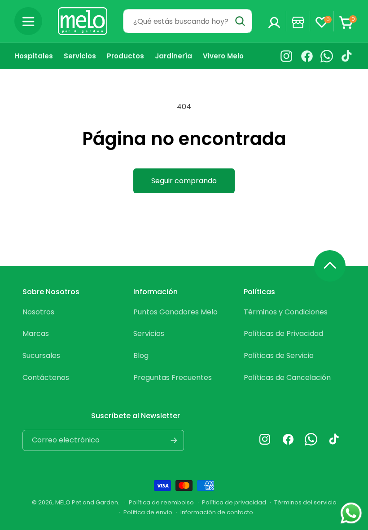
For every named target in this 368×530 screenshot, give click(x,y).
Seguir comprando (184, 181)
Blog (141, 355)
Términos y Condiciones (286, 312)
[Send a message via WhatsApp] (351, 513)
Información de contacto (216, 512)
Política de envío (147, 512)
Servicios (148, 333)
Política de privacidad (234, 502)
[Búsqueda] (240, 21)
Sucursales (41, 355)
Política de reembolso (161, 502)
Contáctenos (45, 377)
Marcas (35, 333)
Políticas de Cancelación (287, 377)
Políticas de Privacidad (283, 333)
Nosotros (38, 312)
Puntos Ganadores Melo (175, 312)
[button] (28, 21)
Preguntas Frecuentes (172, 377)
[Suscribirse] (174, 440)
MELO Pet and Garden (86, 502)
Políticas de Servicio (279, 355)
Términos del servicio (305, 502)
